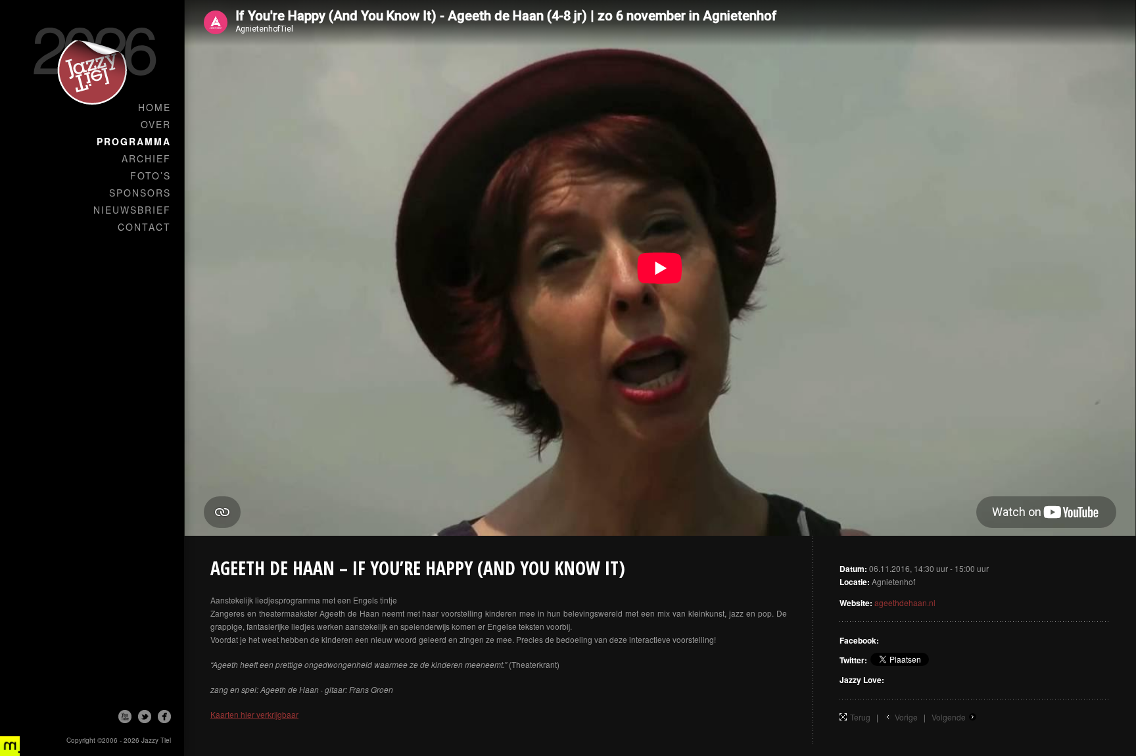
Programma (134, 141)
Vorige (906, 716)
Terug (860, 716)
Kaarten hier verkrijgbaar (254, 714)
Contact (144, 226)
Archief (146, 158)
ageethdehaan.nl (904, 602)
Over (156, 124)
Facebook (164, 716)
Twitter (144, 716)
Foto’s (150, 175)
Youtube (124, 716)
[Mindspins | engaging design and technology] (10, 746)
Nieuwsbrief (132, 209)
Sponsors (140, 192)
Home (154, 107)
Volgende (949, 716)
